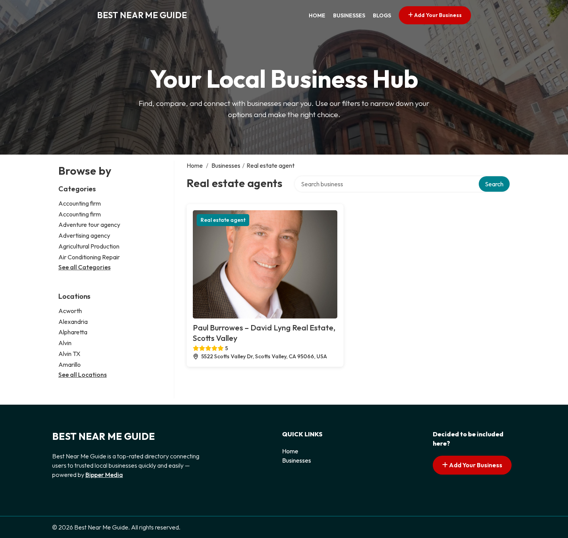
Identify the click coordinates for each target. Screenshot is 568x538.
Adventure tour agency (89, 224)
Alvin (64, 343)
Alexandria (73, 321)
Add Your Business (437, 15)
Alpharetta (72, 332)
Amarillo (69, 364)
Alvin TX (69, 354)
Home (317, 15)
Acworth (70, 311)
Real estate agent (223, 219)
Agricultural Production (88, 246)
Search (494, 184)
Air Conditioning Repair (89, 257)
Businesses (349, 15)
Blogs (382, 15)
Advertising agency (84, 235)
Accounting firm (79, 203)
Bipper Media (104, 474)
